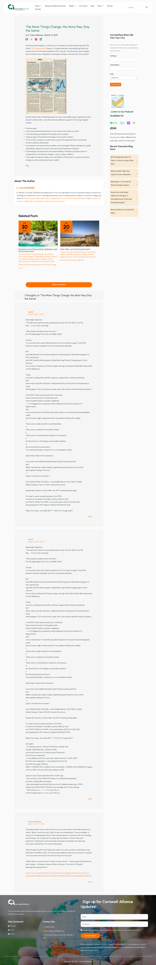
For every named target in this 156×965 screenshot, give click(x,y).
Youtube (12, 934)
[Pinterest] (36, 39)
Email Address (114, 65)
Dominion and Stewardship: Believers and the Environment (38, 250)
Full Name (113, 56)
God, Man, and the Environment (75, 249)
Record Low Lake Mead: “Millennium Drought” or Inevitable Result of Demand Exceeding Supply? (121, 197)
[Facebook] (27, 39)
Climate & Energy (37, 254)
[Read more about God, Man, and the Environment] (79, 233)
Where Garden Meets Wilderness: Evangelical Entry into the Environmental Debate (55, 198)
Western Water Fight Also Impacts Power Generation (121, 172)
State (112, 74)
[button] (40, 6)
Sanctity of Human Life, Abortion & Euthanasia (34, 261)
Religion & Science (47, 259)
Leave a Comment (25, 254)
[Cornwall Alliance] (18, 7)
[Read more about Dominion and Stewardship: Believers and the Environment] (38, 233)
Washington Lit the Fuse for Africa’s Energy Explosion (121, 183)
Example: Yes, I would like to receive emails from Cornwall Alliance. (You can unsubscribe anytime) (111, 930)
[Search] (146, 7)
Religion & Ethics (34, 259)
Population (25, 259)
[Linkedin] (41, 39)
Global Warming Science (43, 256)
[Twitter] (31, 39)
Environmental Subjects (26, 256)
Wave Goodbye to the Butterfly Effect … (122, 211)
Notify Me (115, 85)
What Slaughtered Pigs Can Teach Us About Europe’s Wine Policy (122, 160)
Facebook (12, 926)
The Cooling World (38, 48)
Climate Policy (48, 254)
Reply (90, 517)
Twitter (12, 930)
